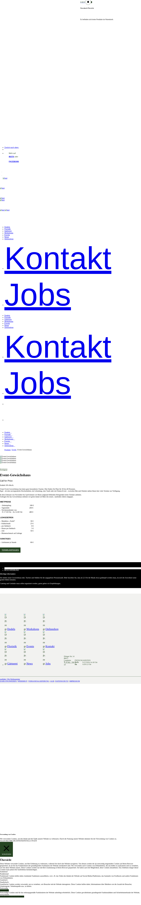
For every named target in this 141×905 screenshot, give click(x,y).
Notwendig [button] (4, 888)
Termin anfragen (10, 550)
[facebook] (79, 821)
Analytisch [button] (3, 880)
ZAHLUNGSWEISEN (8, 681)
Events (30, 646)
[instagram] (74, 821)
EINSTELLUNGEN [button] (29, 841)
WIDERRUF (22, 681)
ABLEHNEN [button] (17, 841)
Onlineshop (51, 628)
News (29, 663)
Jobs (48, 663)
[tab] (72, 568)
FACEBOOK (14, 162)
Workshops (32, 628)
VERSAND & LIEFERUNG (38, 681)
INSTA (11, 157)
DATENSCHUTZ (61, 681)
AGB (52, 681)
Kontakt (50, 646)
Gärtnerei (12, 663)
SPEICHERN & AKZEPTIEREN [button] (12, 896)
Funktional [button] (3, 872)
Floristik (12, 646)
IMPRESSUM (75, 681)
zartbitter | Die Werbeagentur (10, 679)
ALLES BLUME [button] (6, 841)
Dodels (11, 628)
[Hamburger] (2, 172)
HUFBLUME (12, 412)
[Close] (42, 221)
